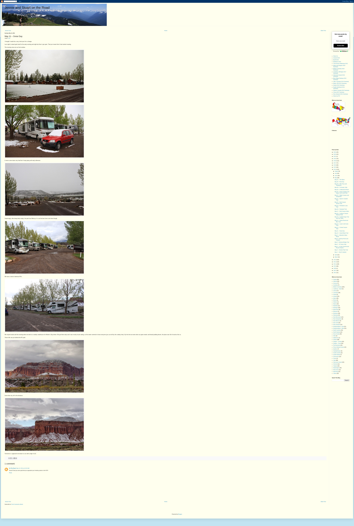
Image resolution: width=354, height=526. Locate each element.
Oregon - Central (337, 341)
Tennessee (336, 356)
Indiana (335, 302)
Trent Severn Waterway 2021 (340, 63)
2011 (335, 264)
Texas (334, 358)
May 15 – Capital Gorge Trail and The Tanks (342, 217)
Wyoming (335, 371)
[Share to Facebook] (14, 458)
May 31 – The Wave (340, 179)
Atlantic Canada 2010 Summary (341, 90)
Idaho (334, 298)
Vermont (335, 364)
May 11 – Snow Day (340, 231)
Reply (10, 472)
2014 (335, 169)
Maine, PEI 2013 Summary (340, 83)
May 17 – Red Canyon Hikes (342, 211)
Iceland (335, 296)
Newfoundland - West (338, 328)
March (336, 257)
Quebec (335, 349)
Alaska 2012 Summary (339, 85)
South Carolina (337, 352)
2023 (335, 154)
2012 (335, 261)
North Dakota (336, 332)
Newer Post (8, 30)
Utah (9, 38)
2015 (335, 167)
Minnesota (336, 309)
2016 (335, 165)
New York (335, 322)
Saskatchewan (337, 351)
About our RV (336, 96)
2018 (335, 160)
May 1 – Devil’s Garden (340, 252)
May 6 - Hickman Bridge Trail (342, 242)
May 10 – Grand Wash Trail (341, 233)
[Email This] (9, 458)
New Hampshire (337, 319)
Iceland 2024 (336, 58)
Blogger (180, 514)
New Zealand (336, 324)
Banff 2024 (336, 60)
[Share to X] (13, 458)
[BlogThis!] (11, 458)
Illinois (334, 300)
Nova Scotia (336, 334)
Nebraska (335, 315)
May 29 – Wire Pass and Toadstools (341, 184)
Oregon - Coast (337, 343)
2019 (335, 158)
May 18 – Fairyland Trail (341, 209)
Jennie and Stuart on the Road (27, 7)
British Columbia (337, 287)
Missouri (335, 311)
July (336, 173)
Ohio (334, 335)
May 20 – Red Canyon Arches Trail (340, 203)
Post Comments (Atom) (17, 504)
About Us (335, 56)
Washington (336, 367)
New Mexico (336, 320)
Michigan (335, 307)
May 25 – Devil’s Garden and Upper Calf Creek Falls (342, 192)
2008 (335, 268)
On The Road (12, 468)
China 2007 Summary (338, 92)
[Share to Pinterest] (16, 458)
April (336, 254)
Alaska (335, 279)
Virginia (335, 366)
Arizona (335, 283)
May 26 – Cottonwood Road (342, 189)
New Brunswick (337, 317)
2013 (335, 259)
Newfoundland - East (338, 326)
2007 (335, 270)
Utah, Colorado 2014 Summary (341, 81)
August (337, 171)
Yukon (334, 373)
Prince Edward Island (338, 347)
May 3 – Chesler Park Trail (341, 250)
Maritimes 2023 (337, 61)
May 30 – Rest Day (339, 181)
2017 (335, 163)
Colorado (335, 292)
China (334, 290)
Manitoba (335, 305)
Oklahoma (335, 337)
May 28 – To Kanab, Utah (341, 187)
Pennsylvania (336, 345)
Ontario (335, 339)
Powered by (336, 51)
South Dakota (336, 354)
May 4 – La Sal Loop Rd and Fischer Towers (342, 247)
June (336, 175)
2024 (335, 152)
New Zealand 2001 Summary (340, 94)
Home (165, 30)
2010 (335, 266)
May (336, 177)
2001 (335, 272)
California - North (337, 289)
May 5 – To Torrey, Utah (340, 244)
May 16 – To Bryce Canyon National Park (341, 214)
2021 (335, 156)
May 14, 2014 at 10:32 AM (22, 468)
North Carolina (337, 330)
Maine (334, 304)
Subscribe (340, 45)
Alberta (335, 281)
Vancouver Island (337, 362)
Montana (335, 313)
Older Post (323, 30)
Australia (335, 285)
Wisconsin (335, 369)
